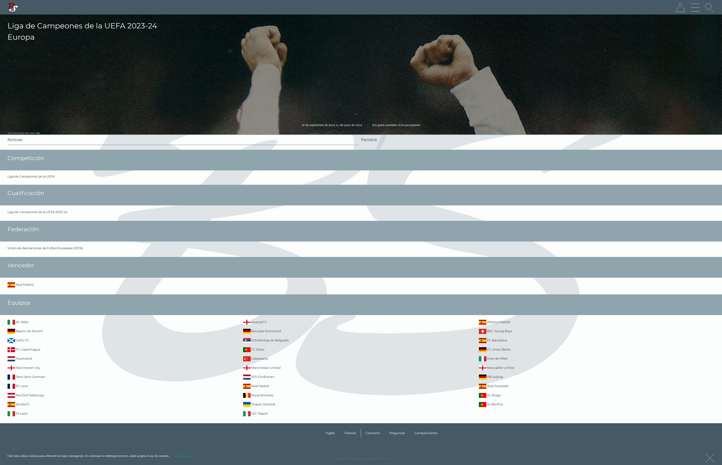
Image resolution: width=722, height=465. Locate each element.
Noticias (15, 140)
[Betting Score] (13, 7)
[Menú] (695, 8)
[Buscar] (709, 8)
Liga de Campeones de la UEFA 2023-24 (37, 212)
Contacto (373, 433)
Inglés (330, 433)
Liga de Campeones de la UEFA (31, 176)
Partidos (369, 140)
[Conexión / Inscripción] (680, 8)
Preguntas (397, 433)
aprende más (182, 455)
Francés (350, 433)
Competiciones (426, 433)
